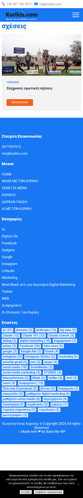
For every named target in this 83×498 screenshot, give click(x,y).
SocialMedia (41, 367)
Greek (51, 351)
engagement (65, 341)
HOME (7, 174)
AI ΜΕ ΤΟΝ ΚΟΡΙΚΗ (16, 209)
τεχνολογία (49, 409)
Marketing (9, 278)
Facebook (9, 243)
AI (3, 229)
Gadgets (8, 250)
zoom (9, 383)
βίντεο (48, 388)
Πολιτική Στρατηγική (20, 388)
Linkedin (8, 271)
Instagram (10, 264)
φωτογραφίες (15, 415)
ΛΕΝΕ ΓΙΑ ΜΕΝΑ (14, 188)
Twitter (7, 291)
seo (36, 362)
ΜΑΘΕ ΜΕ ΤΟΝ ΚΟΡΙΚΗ (20, 181)
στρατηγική (13, 404)
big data (68, 330)
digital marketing (35, 341)
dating (9, 341)
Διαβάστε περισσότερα (48, 492)
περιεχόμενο (55, 399)
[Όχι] (78, 484)
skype (50, 362)
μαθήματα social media (21, 399)
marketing (68, 356)
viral (71, 378)
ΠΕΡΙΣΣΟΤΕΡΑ (19, 102)
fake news (53, 346)
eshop (9, 346)
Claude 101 (34, 335)
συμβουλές (37, 404)
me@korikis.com (50, 4)
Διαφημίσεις (12, 305)
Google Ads (31, 351)
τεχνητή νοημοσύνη (19, 409)
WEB (5, 298)
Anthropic (46, 330)
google (10, 351)
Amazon (24, 330)
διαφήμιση (68, 388)
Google (7, 257)
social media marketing (21, 372)
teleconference (16, 378)
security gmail (15, 362)
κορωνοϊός (13, 394)
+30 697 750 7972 (19, 4)
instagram (12, 356)
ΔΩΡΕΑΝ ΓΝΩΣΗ (14, 202)
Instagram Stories (40, 356)
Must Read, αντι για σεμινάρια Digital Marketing (38, 284)
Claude (11, 335)
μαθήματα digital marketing (48, 394)
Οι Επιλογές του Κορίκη (20, 312)
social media (15, 367)
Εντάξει (25, 492)
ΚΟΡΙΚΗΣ (9, 195)
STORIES (52, 372)
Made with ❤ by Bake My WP (43, 432)
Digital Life (10, 236)
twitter (55, 378)
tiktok (38, 378)
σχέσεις (59, 404)
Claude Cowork (61, 335)
